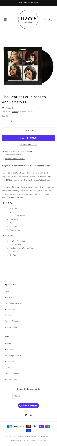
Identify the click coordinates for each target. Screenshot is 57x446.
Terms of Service (12, 321)
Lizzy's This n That (18, 436)
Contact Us (10, 309)
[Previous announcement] (5, 3)
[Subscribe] (42, 396)
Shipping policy (42, 440)
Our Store (9, 297)
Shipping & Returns (13, 303)
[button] (5, 19)
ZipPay (8, 315)
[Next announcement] (52, 3)
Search (8, 291)
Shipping (15, 111)
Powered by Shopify (32, 436)
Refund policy (11, 327)
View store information (15, 158)
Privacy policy (16, 440)
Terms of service (29, 440)
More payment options (28, 144)
